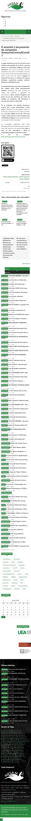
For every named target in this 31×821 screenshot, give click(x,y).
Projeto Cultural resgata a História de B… (13, 310)
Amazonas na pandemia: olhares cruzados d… (15, 476)
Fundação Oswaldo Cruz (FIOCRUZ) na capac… (15, 314)
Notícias (17, 36)
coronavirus (6, 568)
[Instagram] (5, 26)
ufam (24, 589)
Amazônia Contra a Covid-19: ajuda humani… (14, 455)
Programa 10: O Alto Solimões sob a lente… (14, 391)
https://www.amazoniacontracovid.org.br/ (13, 137)
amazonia (26, 177)
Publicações (5, 429)
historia (19, 574)
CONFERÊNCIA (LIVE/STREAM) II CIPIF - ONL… (15, 372)
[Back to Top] (1, 819)
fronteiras (17, 571)
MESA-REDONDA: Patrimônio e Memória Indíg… (15, 400)
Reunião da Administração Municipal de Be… (14, 328)
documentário (7, 571)
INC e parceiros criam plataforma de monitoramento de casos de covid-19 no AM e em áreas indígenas (22, 244)
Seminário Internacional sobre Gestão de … (14, 300)
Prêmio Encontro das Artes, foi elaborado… (14, 280)
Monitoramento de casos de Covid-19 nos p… (15, 332)
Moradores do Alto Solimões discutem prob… (14, 721)
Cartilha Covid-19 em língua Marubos (12, 534)
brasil (13, 562)
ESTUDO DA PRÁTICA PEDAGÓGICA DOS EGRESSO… (13, 430)
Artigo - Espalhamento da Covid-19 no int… (14, 480)
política (13, 586)
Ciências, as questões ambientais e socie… (14, 505)
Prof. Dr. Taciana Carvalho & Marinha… (12, 296)
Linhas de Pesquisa (14, 814)
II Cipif (26, 574)
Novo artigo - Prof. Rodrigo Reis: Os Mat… (13, 542)
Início (11, 36)
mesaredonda (7, 580)
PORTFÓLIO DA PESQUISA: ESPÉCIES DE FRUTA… (13, 674)
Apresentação (6, 814)
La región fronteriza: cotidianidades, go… (14, 484)
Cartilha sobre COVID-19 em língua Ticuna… (14, 443)
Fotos (23, 814)
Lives (3, 455)
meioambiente (23, 577)
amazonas (17, 559)
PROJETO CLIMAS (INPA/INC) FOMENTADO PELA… (14, 323)
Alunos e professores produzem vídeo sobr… (14, 377)
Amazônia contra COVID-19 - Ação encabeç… (14, 364)
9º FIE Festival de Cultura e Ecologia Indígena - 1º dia (21, 223)
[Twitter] (5, 21)
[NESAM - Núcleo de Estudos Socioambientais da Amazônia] (15, 6)
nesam (16, 580)
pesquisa (5, 586)
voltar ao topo (26, 263)
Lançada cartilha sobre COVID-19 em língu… (14, 288)
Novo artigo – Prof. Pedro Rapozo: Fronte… (14, 521)
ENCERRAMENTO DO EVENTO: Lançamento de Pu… (15, 305)
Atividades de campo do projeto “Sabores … (14, 472)
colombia (20, 562)
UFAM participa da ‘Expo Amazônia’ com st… (14, 685)
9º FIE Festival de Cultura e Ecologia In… (13, 693)
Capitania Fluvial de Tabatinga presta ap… (14, 360)
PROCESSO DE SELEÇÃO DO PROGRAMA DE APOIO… (14, 337)
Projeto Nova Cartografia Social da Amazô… (14, 417)
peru (21, 583)
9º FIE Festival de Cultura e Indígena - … (13, 381)
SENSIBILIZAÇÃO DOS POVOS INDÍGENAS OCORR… (13, 355)
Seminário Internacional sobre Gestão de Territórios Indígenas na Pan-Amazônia (7, 207)
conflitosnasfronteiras (9, 565)
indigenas (5, 577)
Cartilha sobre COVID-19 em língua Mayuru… (14, 525)
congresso (22, 565)
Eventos (4, 425)
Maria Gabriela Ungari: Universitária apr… (13, 284)
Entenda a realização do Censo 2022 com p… (15, 697)
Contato (26, 814)
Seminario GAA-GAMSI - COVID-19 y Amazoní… (15, 513)
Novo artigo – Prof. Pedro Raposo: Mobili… (14, 447)
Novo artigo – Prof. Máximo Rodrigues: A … (14, 451)
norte (22, 580)
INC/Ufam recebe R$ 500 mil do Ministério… (14, 368)
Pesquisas (5, 417)
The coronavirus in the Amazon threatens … (14, 318)
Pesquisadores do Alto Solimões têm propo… (15, 292)
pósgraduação (7, 589)
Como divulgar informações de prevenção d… (15, 342)
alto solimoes (7, 559)
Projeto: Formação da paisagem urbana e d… (14, 425)
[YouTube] (5, 24)
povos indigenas (24, 179)
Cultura (22, 568)
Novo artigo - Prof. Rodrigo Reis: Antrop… (13, 501)
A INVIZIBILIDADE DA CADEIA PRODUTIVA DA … (15, 711)
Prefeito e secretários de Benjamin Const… (14, 413)
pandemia (14, 583)
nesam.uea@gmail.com (9, 801)
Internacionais (6, 492)
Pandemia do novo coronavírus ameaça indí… (15, 409)
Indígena (13, 577)
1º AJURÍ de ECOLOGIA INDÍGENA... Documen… (15, 276)
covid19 (21, 177)
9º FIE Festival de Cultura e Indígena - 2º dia (7, 223)
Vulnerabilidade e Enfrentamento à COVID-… (14, 488)
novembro (6, 583)
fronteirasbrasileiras (8, 574)
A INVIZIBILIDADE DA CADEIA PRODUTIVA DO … (15, 350)
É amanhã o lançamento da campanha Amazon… (13, 395)
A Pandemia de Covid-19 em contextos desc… (15, 459)
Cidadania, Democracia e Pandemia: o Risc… (14, 509)
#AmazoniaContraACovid (10, 177)
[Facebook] (5, 19)
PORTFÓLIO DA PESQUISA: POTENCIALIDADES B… (15, 385)
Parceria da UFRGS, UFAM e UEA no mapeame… (15, 346)
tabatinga (17, 589)
